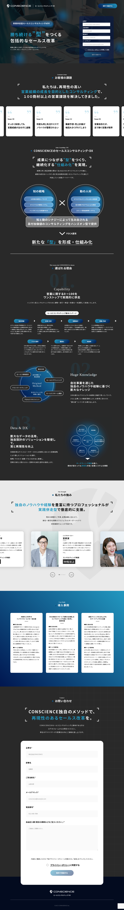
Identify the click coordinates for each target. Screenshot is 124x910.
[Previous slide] (52, 574)
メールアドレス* (32, 792)
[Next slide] (71, 574)
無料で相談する (107, 6)
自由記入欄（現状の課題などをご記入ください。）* (45, 822)
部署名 (28, 762)
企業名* (29, 747)
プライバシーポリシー (94, 50)
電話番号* (30, 807)
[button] (59, 574)
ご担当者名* (31, 777)
